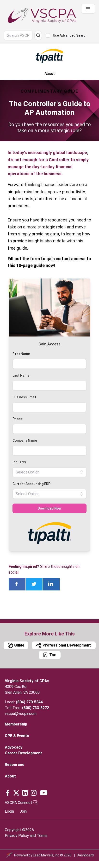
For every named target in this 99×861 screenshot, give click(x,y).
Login (9, 811)
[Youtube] (43, 792)
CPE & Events (17, 735)
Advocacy (13, 747)
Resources (14, 764)
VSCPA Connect (19, 802)
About (10, 776)
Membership (16, 724)
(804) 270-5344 (29, 702)
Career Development (23, 753)
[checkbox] (48, 35)
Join (23, 811)
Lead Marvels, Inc (46, 855)
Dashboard (85, 855)
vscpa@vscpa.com (21, 713)
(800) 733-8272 (35, 708)
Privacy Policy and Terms (26, 835)
